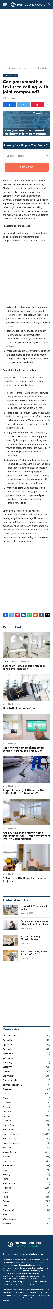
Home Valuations (10, 1143)
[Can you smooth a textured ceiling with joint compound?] (26, 136)
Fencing (6, 1107)
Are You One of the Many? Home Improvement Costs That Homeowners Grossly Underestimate (26, 836)
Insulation (7, 1147)
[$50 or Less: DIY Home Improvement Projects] (26, 857)
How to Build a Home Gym (19, 708)
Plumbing (7, 1188)
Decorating (8, 1089)
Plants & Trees (9, 1183)
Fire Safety (8, 1112)
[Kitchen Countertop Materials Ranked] (10, 940)
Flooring (6, 1116)
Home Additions (10, 1130)
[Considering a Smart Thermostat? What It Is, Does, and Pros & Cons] (26, 727)
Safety (6, 1201)
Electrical (7, 1103)
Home (5, 68)
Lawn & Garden (9, 1161)
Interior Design (9, 1152)
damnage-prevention (12, 1085)
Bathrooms (8, 1058)
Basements (8, 1053)
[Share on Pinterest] (37, 104)
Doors (5, 1098)
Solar (5, 1206)
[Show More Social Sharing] (47, 104)
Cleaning (7, 1071)
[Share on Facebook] (9, 104)
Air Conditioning (10, 1035)
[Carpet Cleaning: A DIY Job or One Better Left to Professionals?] (26, 769)
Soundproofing (9, 1210)
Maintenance (9, 1165)
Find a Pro (26, 167)
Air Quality (7, 1040)
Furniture (7, 1121)
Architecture (8, 1049)
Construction (10, 75)
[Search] (48, 4)
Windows (7, 1224)
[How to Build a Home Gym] (26, 687)
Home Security (9, 1138)
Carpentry (7, 1067)
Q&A (11, 68)
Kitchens (6, 1156)
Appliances (8, 1044)
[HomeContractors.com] (28, 4)
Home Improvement (12, 1134)
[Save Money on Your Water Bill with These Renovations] (10, 925)
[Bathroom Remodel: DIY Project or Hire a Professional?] (26, 645)
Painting (6, 1174)
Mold (5, 1170)
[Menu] (5, 4)
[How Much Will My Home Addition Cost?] (10, 955)
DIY (4, 1094)
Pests (5, 1179)
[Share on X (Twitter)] (23, 104)
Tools (5, 1215)
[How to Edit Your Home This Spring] (10, 910)
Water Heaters (9, 1219)
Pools (5, 1192)
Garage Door (8, 1125)
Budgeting (7, 1062)
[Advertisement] (26, 38)
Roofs (5, 1197)
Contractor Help (10, 1080)
